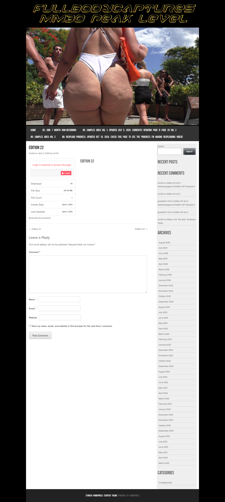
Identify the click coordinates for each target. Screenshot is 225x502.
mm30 (55, 153)
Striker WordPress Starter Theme (101, 495)
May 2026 (163, 258)
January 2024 (165, 409)
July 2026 (163, 247)
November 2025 (166, 290)
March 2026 (164, 269)
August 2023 (164, 436)
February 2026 (165, 274)
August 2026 (164, 242)
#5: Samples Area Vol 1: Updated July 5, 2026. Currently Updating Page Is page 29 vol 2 (129, 130)
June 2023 (163, 446)
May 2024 (163, 387)
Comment (34, 252)
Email (32, 308)
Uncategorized (165, 482)
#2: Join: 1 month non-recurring (59, 130)
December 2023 (166, 414)
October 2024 (165, 360)
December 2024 (166, 349)
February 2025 (165, 339)
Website (33, 317)
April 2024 (163, 393)
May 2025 (163, 323)
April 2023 (163, 457)
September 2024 (166, 366)
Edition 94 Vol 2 (174, 193)
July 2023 (163, 441)
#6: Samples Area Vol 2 (43, 136)
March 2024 (164, 398)
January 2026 (165, 280)
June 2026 (163, 253)
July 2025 (163, 312)
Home (33, 130)
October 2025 (165, 296)
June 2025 (163, 317)
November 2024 (166, 355)
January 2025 (165, 344)
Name (32, 299)
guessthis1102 (164, 201)
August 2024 (164, 371)
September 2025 (166, 301)
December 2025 (166, 285)
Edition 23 (141, 228)
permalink (46, 217)
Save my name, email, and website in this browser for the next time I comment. (72, 326)
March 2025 (164, 333)
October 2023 (165, 425)
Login (67, 173)
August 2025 (164, 307)
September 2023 (166, 430)
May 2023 (163, 452)
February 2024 (165, 403)
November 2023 (166, 419)
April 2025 (163, 328)
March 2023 (164, 463)
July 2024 (163, 376)
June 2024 (163, 382)
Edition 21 (35, 228)
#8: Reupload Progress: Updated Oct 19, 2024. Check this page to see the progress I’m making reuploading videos (122, 136)
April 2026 (163, 263)
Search (161, 146)
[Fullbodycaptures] (112, 15)
